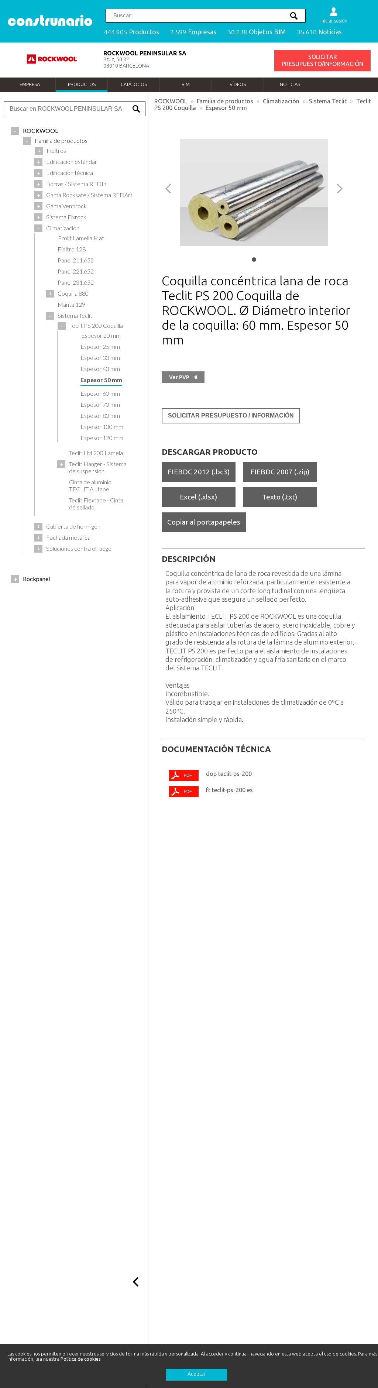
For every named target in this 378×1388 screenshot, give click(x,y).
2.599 (193, 31)
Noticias (290, 84)
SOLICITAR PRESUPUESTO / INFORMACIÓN (231, 415)
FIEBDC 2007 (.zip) (279, 472)
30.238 (256, 31)
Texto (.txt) (279, 497)
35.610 (319, 31)
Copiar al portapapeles (203, 522)
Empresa (30, 84)
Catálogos (134, 84)
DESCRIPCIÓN (189, 558)
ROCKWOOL (170, 101)
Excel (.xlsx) (198, 497)
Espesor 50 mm (226, 107)
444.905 (131, 31)
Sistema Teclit (328, 101)
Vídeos (238, 84)
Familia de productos (225, 101)
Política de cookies (81, 1358)
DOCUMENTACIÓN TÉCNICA (216, 749)
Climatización (281, 101)
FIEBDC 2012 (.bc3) (199, 472)
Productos (82, 84)
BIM (186, 84)
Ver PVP (183, 377)
